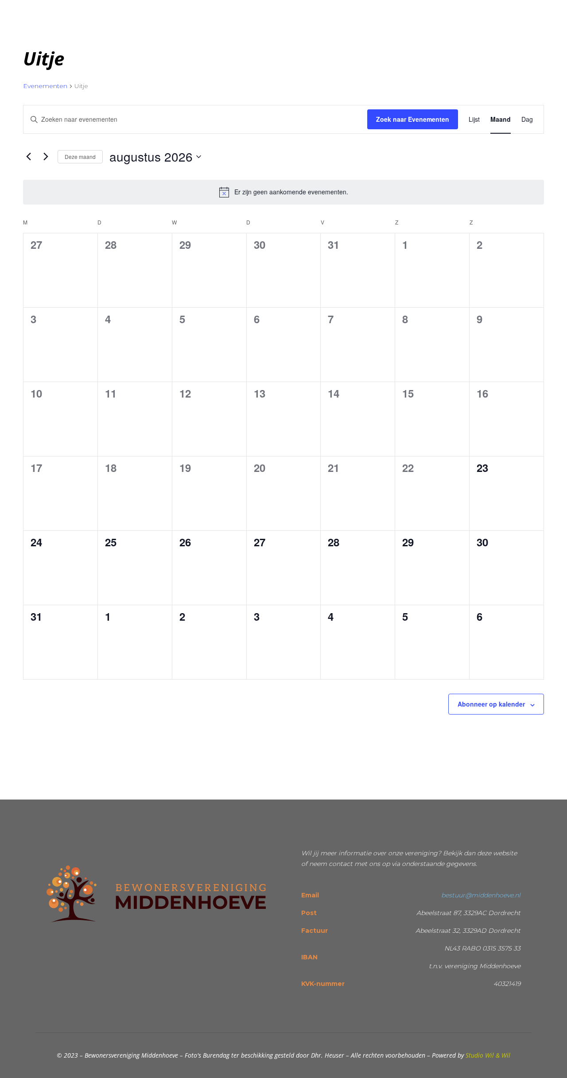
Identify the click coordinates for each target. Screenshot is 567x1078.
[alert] (283, 192)
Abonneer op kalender (491, 703)
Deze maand (80, 156)
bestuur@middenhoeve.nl (480, 895)
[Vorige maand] (28, 156)
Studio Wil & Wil (488, 1055)
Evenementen (45, 86)
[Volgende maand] (45, 156)
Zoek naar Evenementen (412, 119)
